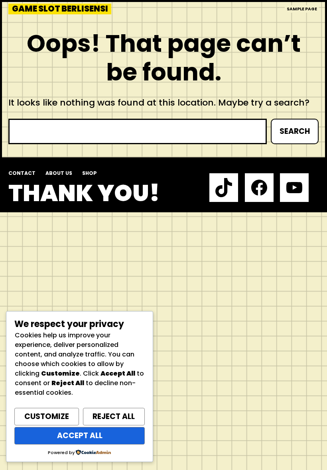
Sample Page (302, 9)
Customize (46, 416)
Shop (89, 173)
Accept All (79, 435)
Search (295, 131)
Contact (21, 173)
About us (58, 173)
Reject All (114, 416)
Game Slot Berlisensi (60, 9)
